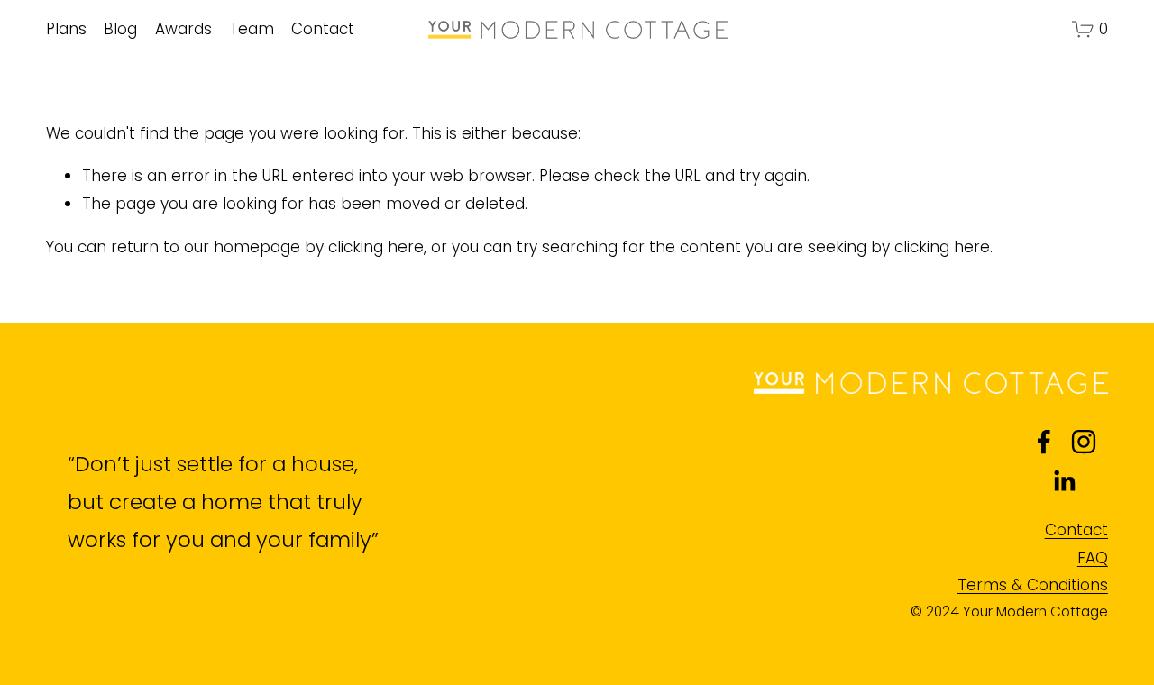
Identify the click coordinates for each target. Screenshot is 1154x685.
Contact (322, 29)
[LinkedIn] (1063, 481)
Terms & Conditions (1032, 585)
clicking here (376, 247)
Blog (120, 29)
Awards (183, 29)
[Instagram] (1083, 441)
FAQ (1092, 558)
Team (251, 29)
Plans (66, 29)
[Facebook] (1044, 441)
